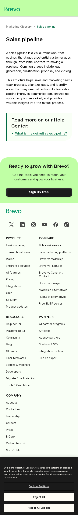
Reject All (39, 497)
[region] (39, 486)
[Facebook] (55, 224)
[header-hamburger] (68, 9)
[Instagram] (33, 224)
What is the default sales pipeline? (41, 133)
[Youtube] (44, 224)
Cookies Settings (39, 486)
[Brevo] (12, 9)
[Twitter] (11, 224)
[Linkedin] (22, 224)
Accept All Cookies (39, 508)
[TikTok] (66, 224)
